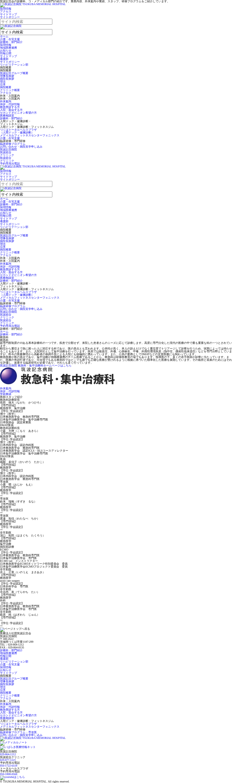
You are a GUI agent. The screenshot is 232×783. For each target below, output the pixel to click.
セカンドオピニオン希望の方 (18, 112)
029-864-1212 (8, 754)
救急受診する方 (10, 107)
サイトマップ (8, 14)
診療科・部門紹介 (11, 42)
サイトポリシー (10, 17)
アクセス (5, 11)
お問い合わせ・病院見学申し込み (21, 146)
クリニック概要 (10, 90)
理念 (3, 81)
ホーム (4, 36)
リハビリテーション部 (14, 64)
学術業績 (5, 394)
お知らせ (5, 50)
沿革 (3, 84)
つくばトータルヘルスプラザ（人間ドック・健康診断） (18, 131)
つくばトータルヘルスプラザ (18, 723)
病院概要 (5, 87)
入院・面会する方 (11, 109)
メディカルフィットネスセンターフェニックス (29, 135)
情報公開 (5, 53)
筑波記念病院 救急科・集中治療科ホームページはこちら (36, 365)
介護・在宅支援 (10, 39)
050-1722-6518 (8, 765)
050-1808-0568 (8, 774)
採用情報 (5, 8)
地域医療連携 (8, 47)
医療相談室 (7, 115)
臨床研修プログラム (12, 143)
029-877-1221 (8, 760)
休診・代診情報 (10, 104)
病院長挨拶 (7, 78)
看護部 (4, 59)
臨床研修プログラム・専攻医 (18, 732)
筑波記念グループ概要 (14, 73)
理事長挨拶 (7, 75)
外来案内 (5, 101)
